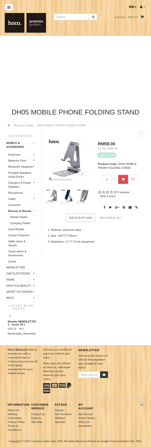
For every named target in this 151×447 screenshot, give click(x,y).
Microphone (15, 192)
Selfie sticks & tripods (16, 243)
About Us (13, 410)
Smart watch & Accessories (17, 253)
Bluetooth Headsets (20, 166)
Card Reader (16, 229)
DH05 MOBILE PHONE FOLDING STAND (61, 125)
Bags (10, 297)
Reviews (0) (110, 217)
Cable (12, 198)
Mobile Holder (19, 217)
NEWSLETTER (15, 267)
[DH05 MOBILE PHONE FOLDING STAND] (82, 173)
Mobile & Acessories (15, 144)
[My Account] (142, 6)
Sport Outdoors (19, 291)
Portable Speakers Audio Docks (19, 174)
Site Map (36, 421)
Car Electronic (18, 273)
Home (10, 279)
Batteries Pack (17, 160)
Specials (60, 421)
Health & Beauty (18, 285)
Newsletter (85, 425)
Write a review (107, 196)
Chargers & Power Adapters (19, 184)
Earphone (14, 154)
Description (80, 217)
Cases (12, 261)
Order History (86, 418)
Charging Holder (20, 223)
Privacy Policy (16, 421)
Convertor (14, 204)
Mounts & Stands (24, 125)
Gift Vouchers (63, 414)
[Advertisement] (75, 73)
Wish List (84, 421)
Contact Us (38, 414)
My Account (85, 414)
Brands (59, 410)
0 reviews (123, 192)
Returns (36, 418)
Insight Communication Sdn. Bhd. (121, 441)
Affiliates (60, 418)
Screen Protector (18, 235)
